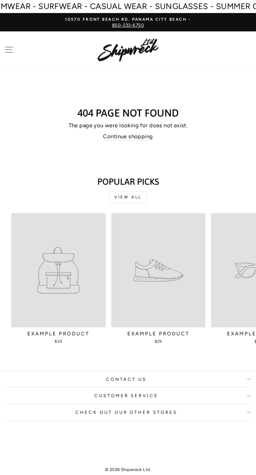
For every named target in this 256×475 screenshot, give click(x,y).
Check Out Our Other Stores (126, 412)
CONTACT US (126, 379)
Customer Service (126, 395)
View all (128, 197)
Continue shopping (128, 136)
